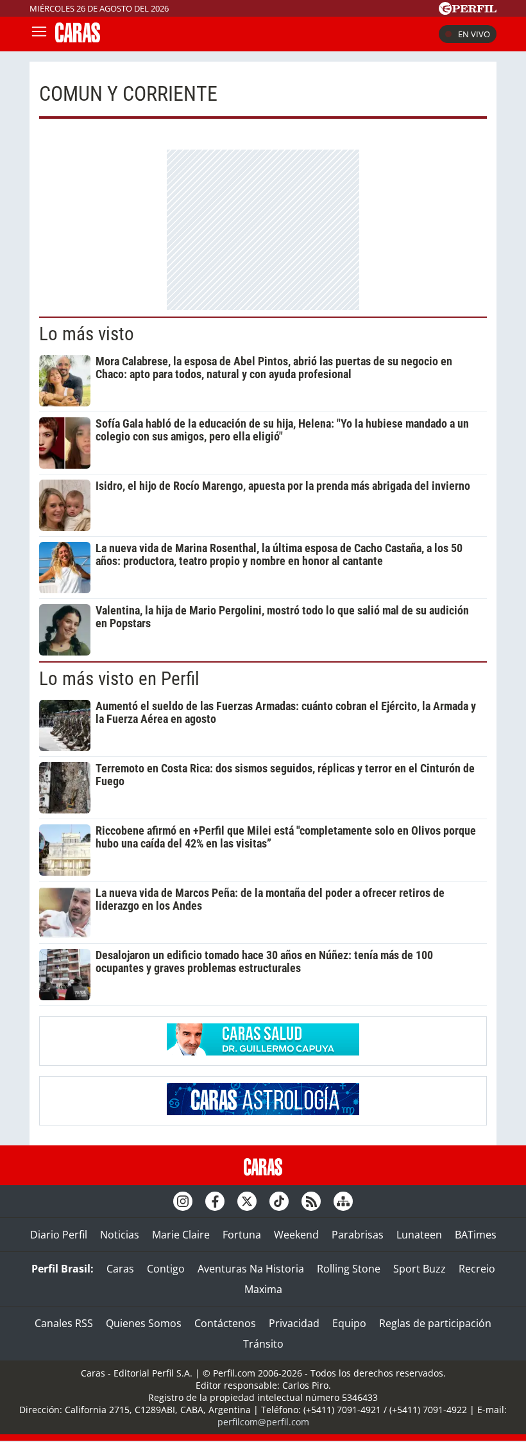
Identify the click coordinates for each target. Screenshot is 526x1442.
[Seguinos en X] (247, 1201)
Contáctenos (225, 1323)
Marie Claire (181, 1235)
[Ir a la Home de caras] (77, 38)
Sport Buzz (419, 1269)
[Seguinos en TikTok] (279, 1201)
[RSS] (311, 1201)
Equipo (349, 1323)
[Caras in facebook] (215, 1201)
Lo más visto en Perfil (119, 679)
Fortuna (242, 1235)
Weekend (296, 1235)
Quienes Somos (144, 1323)
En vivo (474, 34)
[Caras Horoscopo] (263, 1111)
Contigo (166, 1269)
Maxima (263, 1289)
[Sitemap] (343, 1201)
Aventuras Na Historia (251, 1269)
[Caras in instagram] (182, 1201)
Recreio (477, 1269)
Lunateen (419, 1235)
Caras (120, 1269)
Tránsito (263, 1344)
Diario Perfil (58, 1235)
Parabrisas (358, 1235)
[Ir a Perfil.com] (467, 11)
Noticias (119, 1235)
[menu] (39, 34)
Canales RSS (64, 1323)
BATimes (475, 1235)
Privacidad (294, 1323)
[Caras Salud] (263, 1052)
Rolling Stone (348, 1269)
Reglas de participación (435, 1323)
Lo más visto (86, 334)
